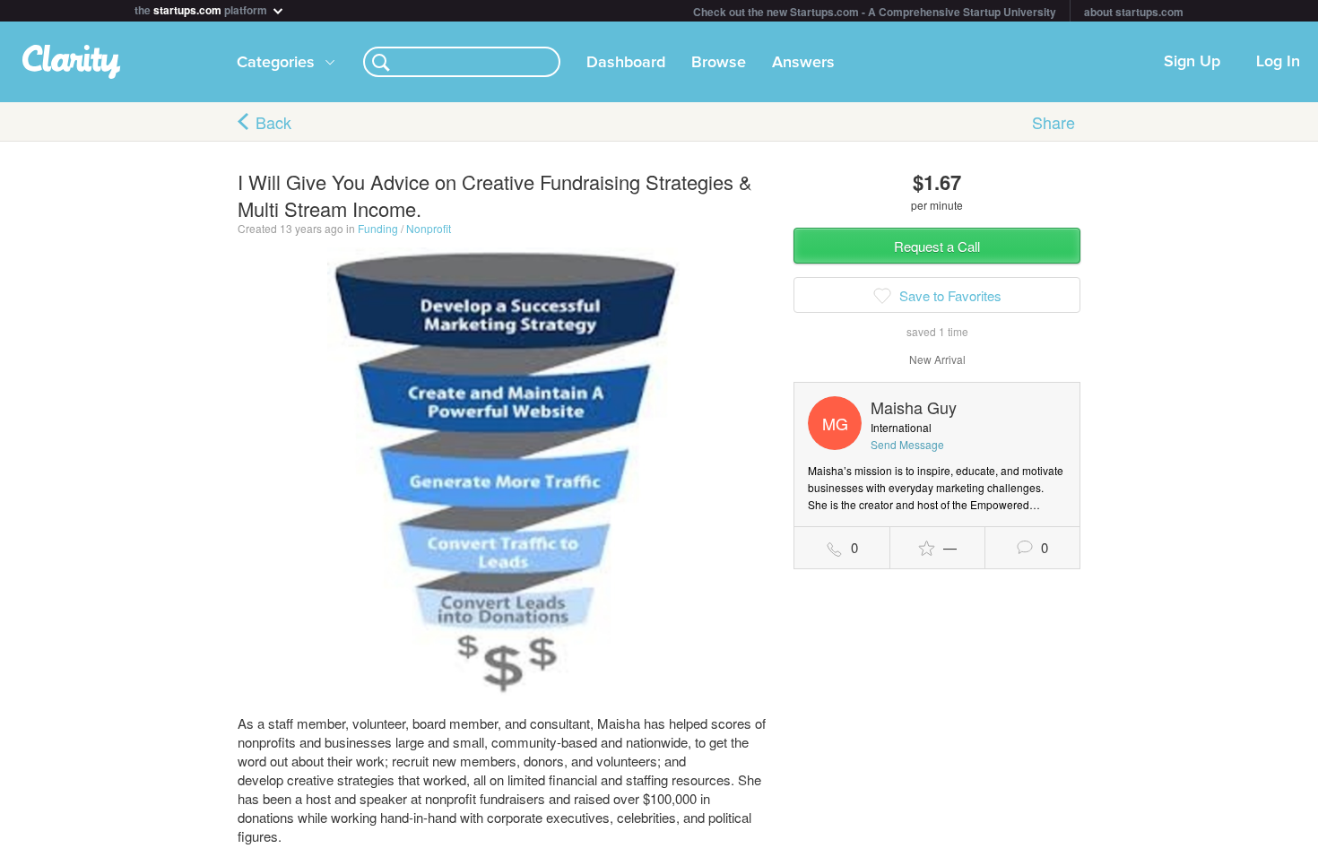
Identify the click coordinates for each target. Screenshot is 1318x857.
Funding (378, 228)
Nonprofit (428, 228)
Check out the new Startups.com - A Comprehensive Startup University (874, 12)
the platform (202, 8)
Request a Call (937, 246)
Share (1053, 122)
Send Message (907, 444)
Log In (1278, 62)
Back (273, 122)
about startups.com (1134, 12)
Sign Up (1192, 62)
